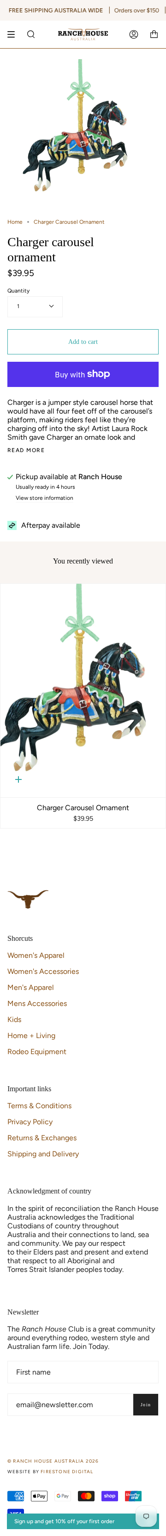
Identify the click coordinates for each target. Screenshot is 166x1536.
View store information (44, 498)
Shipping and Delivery (43, 1153)
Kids (14, 1019)
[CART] (154, 34)
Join (146, 1404)
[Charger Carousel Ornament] (83, 690)
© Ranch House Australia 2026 (53, 1461)
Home (15, 222)
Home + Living (31, 1035)
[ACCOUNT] (133, 34)
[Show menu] (14, 34)
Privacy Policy (30, 1121)
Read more (26, 450)
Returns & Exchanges (42, 1137)
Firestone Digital (67, 1472)
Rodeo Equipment (36, 1051)
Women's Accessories (43, 971)
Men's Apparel (30, 987)
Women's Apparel (36, 955)
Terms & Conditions (39, 1105)
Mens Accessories (37, 1003)
